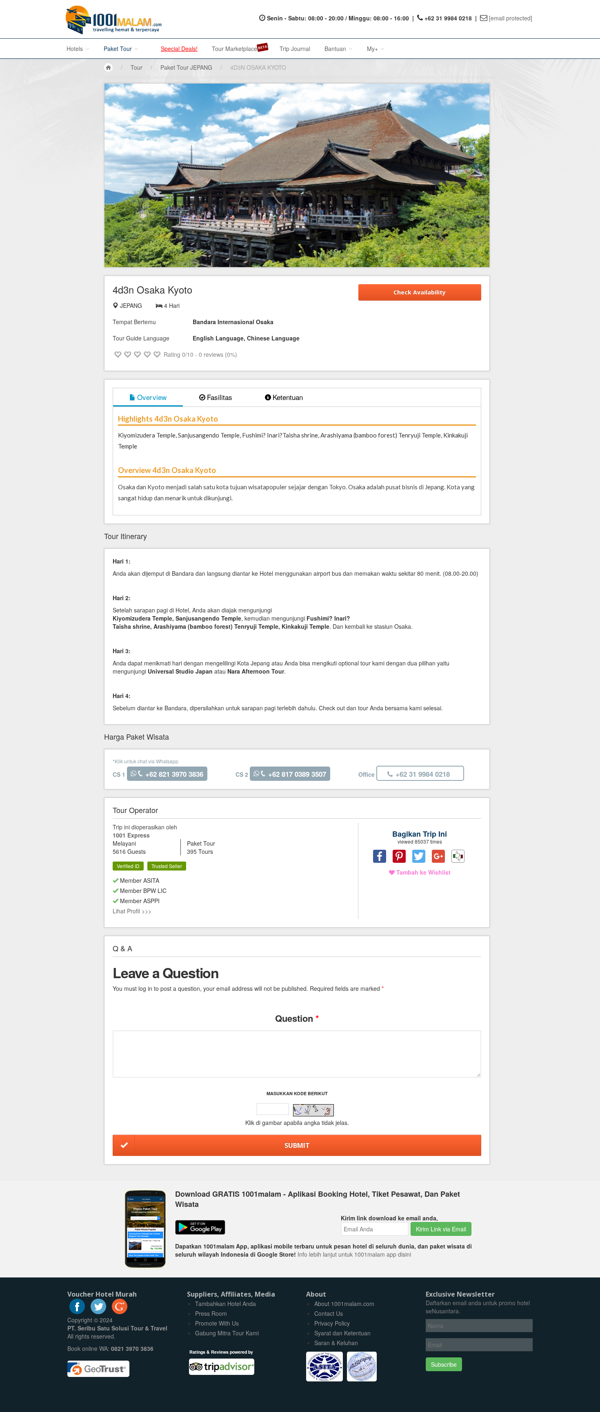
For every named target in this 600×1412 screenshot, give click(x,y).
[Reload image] (313, 1110)
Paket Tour (118, 48)
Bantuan (336, 48)
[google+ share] (438, 856)
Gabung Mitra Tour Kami (227, 1333)
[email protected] (510, 18)
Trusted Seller (166, 865)
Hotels (75, 48)
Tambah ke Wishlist (423, 872)
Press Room (211, 1313)
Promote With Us (217, 1323)
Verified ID (128, 865)
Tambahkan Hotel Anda (225, 1303)
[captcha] (313, 1110)
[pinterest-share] (399, 856)
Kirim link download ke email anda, (389, 1218)
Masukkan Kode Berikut (297, 1093)
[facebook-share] (379, 856)
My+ (373, 48)
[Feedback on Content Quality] (458, 856)
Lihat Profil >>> (132, 911)
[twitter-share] (419, 856)
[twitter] (98, 1312)
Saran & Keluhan (336, 1343)
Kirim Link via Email (441, 1229)
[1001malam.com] (112, 19)
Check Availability (419, 292)
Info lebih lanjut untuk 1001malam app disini (354, 1254)
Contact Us (328, 1313)
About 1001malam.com (344, 1303)
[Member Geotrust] (98, 1366)
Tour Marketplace (234, 48)
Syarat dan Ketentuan (342, 1333)
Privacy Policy (332, 1323)
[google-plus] (119, 1312)
